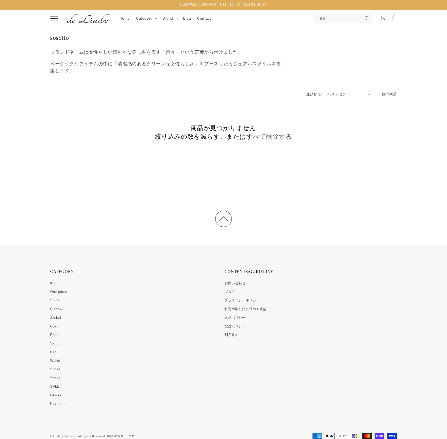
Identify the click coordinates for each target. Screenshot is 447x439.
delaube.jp (69, 436)
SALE (54, 386)
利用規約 (232, 335)
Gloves (56, 395)
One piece (58, 292)
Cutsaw (56, 309)
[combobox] (343, 18)
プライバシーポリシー (242, 300)
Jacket (55, 317)
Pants (55, 335)
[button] (54, 18)
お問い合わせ (235, 283)
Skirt (54, 343)
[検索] (367, 18)
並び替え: (314, 94)
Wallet (55, 361)
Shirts (55, 300)
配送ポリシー (235, 326)
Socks (55, 378)
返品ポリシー (235, 317)
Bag (53, 352)
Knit (53, 283)
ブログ (230, 292)
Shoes (55, 369)
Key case (58, 404)
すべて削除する (269, 136)
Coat (54, 326)
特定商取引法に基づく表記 (246, 309)
